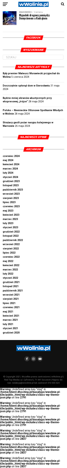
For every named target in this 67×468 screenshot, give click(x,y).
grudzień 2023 (11, 181)
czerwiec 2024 (11, 156)
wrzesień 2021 (11, 294)
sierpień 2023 (11, 198)
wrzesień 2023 (11, 193)
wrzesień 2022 (11, 244)
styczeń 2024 (10, 177)
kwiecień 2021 (11, 315)
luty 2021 (8, 324)
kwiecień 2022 (11, 265)
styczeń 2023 (10, 227)
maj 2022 (8, 261)
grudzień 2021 (11, 282)
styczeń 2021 (10, 328)
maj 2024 (8, 160)
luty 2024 (8, 172)
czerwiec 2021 (11, 307)
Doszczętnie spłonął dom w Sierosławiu (26, 85)
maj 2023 (8, 210)
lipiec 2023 (9, 202)
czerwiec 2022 (11, 256)
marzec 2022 (10, 269)
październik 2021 (13, 290)
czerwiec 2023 (11, 206)
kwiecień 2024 (11, 164)
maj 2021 (8, 311)
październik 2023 (13, 189)
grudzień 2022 (11, 231)
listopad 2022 (11, 235)
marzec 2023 (10, 219)
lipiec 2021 (9, 303)
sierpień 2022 (11, 248)
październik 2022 (13, 240)
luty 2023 (8, 223)
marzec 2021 (10, 319)
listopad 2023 (11, 185)
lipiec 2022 (9, 252)
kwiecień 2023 (11, 214)
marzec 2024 (10, 168)
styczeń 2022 (10, 277)
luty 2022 (8, 273)
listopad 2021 (11, 286)
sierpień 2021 (11, 298)
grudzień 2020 (11, 332)
